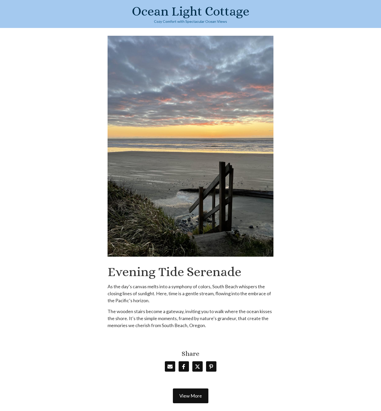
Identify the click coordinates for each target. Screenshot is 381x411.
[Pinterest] (211, 366)
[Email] (170, 366)
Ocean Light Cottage (190, 11)
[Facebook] (184, 366)
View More (190, 396)
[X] (197, 366)
